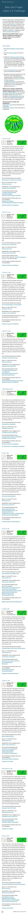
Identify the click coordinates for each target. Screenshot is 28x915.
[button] (2, 912)
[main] (14, 8)
